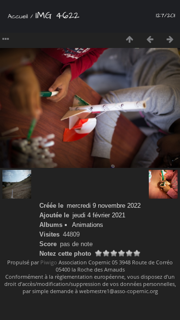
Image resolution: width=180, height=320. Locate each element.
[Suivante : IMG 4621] (170, 39)
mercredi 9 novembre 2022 (104, 205)
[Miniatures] (130, 39)
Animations (87, 224)
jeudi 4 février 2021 (98, 215)
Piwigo (48, 262)
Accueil (18, 16)
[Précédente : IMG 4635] (150, 39)
